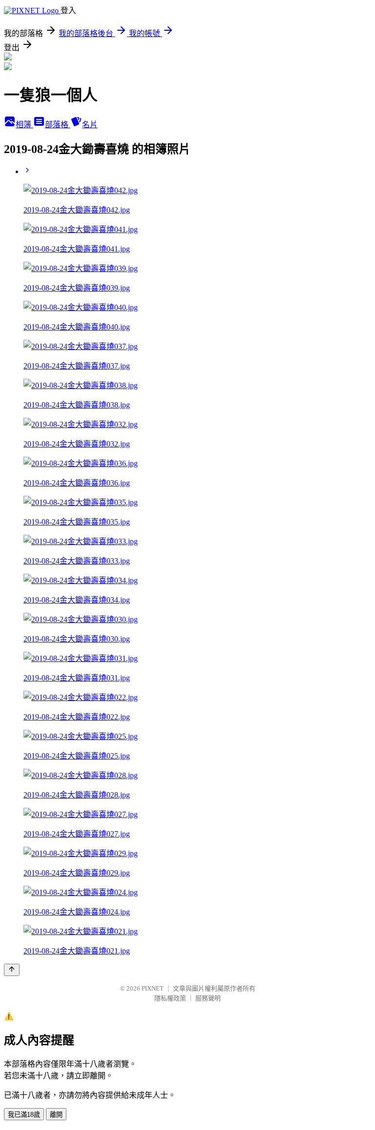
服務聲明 (208, 998)
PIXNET (153, 988)
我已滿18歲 (24, 1114)
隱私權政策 (170, 998)
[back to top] (12, 970)
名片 (90, 124)
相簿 (24, 124)
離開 (56, 1114)
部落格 (57, 124)
